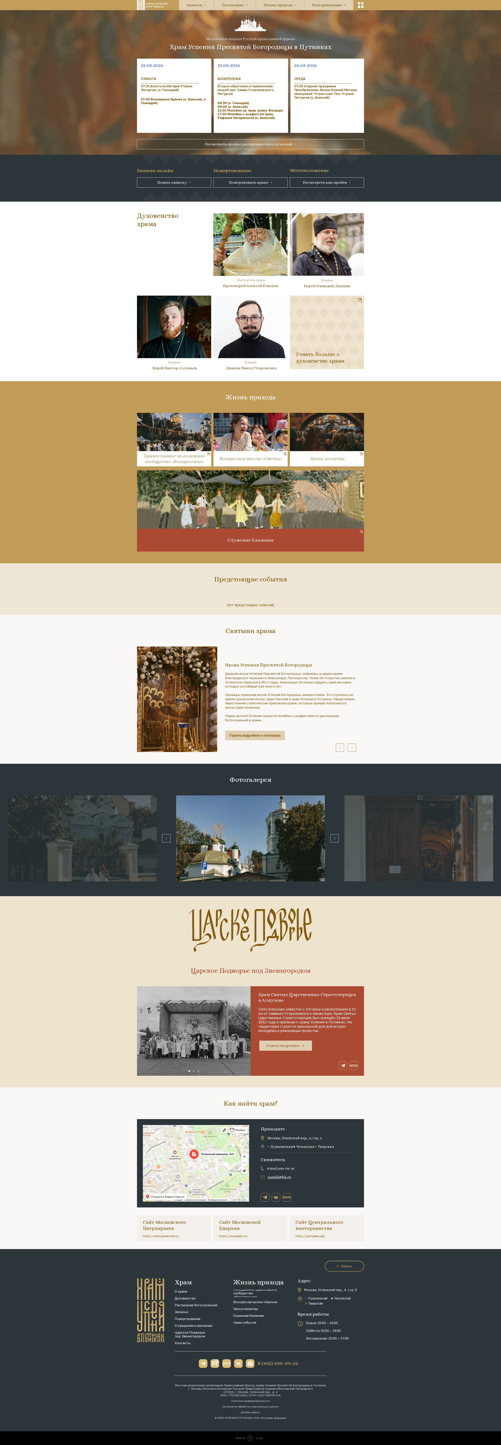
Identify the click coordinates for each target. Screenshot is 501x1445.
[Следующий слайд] (352, 748)
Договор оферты (250, 1412)
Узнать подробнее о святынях (255, 735)
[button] (360, 5)
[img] (327, 332)
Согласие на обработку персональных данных (250, 1406)
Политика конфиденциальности (250, 1400)
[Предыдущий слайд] (340, 748)
